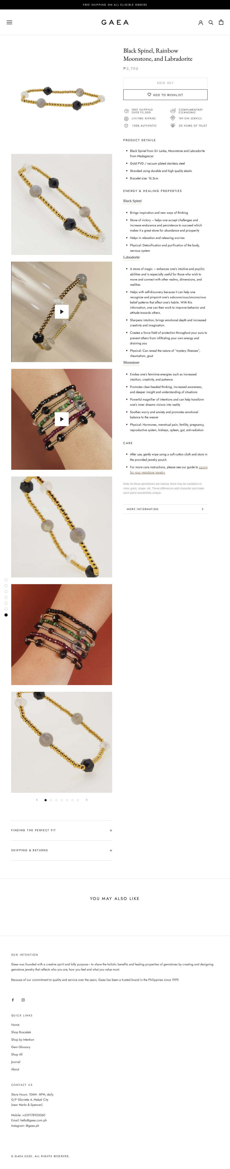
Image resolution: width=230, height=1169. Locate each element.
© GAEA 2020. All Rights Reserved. (40, 1156)
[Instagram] (23, 999)
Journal (15, 1062)
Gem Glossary (20, 1047)
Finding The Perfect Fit (33, 830)
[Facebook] (12, 999)
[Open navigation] (9, 22)
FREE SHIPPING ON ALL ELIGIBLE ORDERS (115, 5)
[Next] (86, 800)
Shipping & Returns (29, 850)
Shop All (16, 1054)
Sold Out (165, 83)
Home (15, 1024)
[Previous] (37, 800)
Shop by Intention (22, 1039)
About (15, 1069)
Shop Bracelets (21, 1032)
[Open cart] (221, 22)
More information (143, 509)
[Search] (211, 22)
